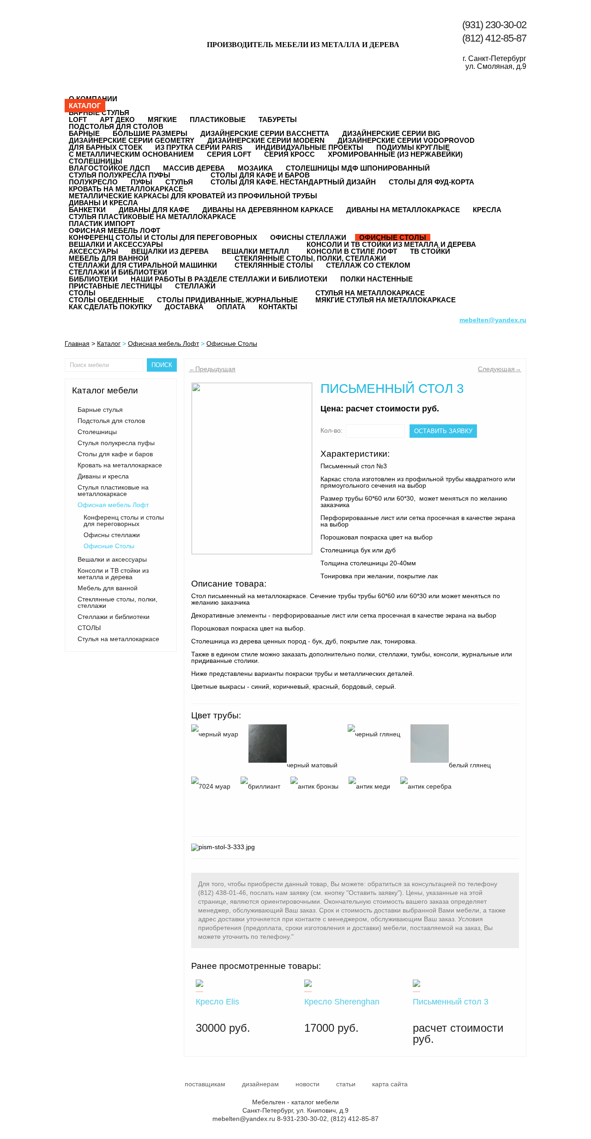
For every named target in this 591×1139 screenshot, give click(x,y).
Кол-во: (331, 430)
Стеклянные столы (274, 265)
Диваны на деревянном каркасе (267, 210)
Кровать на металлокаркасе (126, 189)
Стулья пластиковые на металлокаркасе (152, 216)
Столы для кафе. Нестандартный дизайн (293, 182)
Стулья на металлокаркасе (370, 293)
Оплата (231, 307)
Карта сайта (390, 1084)
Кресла (487, 210)
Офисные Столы (231, 343)
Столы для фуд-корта (431, 182)
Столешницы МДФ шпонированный (358, 168)
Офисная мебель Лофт (114, 230)
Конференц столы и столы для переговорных (124, 520)
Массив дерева (194, 168)
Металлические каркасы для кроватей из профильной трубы (193, 196)
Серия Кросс (289, 154)
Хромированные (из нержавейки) (395, 154)
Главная (77, 343)
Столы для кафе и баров (260, 175)
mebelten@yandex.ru (243, 1118)
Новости (308, 1084)
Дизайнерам (260, 1084)
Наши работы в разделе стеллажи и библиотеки (229, 279)
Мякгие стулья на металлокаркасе (385, 300)
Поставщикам (205, 1084)
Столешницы (95, 161)
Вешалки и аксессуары (116, 244)
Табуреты (278, 119)
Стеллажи (195, 286)
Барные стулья (99, 112)
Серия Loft (229, 154)
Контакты (278, 307)
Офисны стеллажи (112, 535)
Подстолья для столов (116, 126)
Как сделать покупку (110, 307)
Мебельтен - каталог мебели (110, 33)
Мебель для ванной (109, 258)
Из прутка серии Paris (198, 147)
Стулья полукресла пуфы (119, 175)
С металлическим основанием (131, 154)
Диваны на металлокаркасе (403, 210)
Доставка (184, 307)
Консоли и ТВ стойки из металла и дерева (391, 244)
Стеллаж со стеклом (368, 265)
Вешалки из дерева (170, 251)
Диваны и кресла (103, 203)
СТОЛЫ (82, 293)
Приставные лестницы (115, 286)
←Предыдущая (212, 369)
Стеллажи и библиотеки (118, 272)
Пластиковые (218, 119)
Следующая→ (499, 369)
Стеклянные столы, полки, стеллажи (310, 258)
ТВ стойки (430, 251)
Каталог (85, 106)
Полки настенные (376, 279)
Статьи (346, 1084)
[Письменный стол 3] (252, 468)
